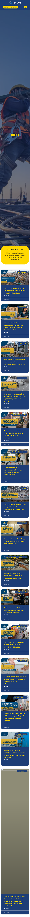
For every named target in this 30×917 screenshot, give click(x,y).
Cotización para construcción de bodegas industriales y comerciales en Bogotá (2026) (15, 507)
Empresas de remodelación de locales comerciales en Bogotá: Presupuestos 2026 (15, 541)
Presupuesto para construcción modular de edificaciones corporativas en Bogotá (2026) (14, 362)
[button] (25, 7)
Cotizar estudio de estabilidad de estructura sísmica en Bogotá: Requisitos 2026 (14, 644)
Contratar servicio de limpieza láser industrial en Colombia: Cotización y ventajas (14, 610)
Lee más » (6, 295)
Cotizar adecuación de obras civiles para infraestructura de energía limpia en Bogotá (14, 290)
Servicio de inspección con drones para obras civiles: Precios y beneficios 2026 (13, 575)
